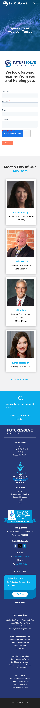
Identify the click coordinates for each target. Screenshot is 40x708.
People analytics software (20, 637)
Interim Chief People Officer (20, 623)
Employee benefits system (20, 678)
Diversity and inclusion (20, 656)
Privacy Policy (20, 602)
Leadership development (20, 681)
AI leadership (20, 676)
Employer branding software (20, 629)
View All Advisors (20, 379)
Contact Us (20, 571)
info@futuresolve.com (20, 556)
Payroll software (20, 645)
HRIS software (20, 648)
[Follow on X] (20, 546)
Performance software (20, 687)
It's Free (20, 594)
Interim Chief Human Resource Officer (20, 620)
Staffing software (20, 684)
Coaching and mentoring (20, 662)
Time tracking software (20, 642)
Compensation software (20, 659)
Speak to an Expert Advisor (20, 417)
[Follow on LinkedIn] (24, 546)
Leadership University (20, 626)
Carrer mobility (20, 668)
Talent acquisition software (20, 639)
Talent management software (20, 665)
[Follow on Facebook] (15, 546)
